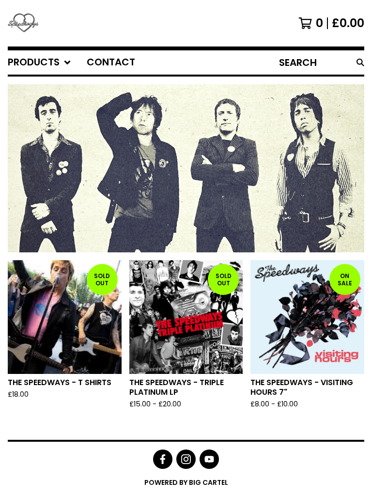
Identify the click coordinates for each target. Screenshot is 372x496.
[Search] (360, 62)
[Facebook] (162, 459)
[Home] (23, 23)
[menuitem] (39, 62)
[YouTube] (209, 459)
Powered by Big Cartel (186, 482)
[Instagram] (186, 459)
